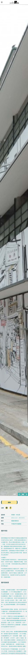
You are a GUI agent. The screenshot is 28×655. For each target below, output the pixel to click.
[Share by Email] (6, 509)
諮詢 (9, 502)
